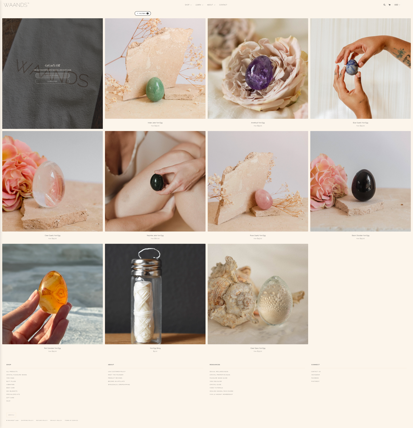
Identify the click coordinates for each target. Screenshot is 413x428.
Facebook (315, 378)
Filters (143, 13)
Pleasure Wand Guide (218, 378)
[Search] (384, 5)
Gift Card (10, 397)
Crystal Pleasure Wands (16, 374)
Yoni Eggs (10, 378)
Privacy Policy (56, 420)
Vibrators (10, 384)
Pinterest (315, 381)
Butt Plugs (11, 381)
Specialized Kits (13, 394)
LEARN (198, 5)
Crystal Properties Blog (220, 374)
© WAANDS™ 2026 (12, 420)
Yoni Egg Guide (216, 381)
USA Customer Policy (117, 371)
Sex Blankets (11, 391)
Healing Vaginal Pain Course (221, 391)
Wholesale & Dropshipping (119, 384)
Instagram (315, 374)
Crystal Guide (215, 384)
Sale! (8, 401)
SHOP (187, 5)
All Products (12, 371)
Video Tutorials (216, 387)
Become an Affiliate (116, 381)
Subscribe (52, 81)
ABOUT (210, 5)
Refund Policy (42, 420)
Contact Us (316, 371)
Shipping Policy (27, 420)
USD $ (10, 415)
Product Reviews (115, 378)
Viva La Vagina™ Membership (221, 394)
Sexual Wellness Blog (219, 371)
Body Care (10, 387)
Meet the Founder (115, 374)
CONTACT (223, 5)
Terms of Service (71, 420)
